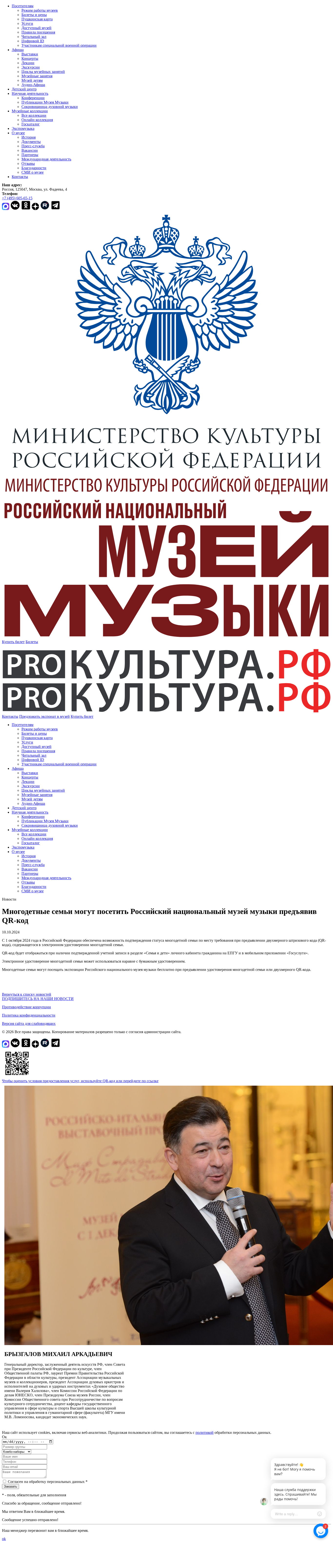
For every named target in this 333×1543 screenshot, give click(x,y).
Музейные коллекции (30, 111)
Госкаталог (30, 124)
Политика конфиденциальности (28, 1015)
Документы (31, 142)
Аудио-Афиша (33, 85)
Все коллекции (33, 115)
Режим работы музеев (39, 10)
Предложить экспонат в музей (44, 716)
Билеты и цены (34, 15)
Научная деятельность (30, 93)
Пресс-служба (33, 146)
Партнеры (29, 155)
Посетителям (22, 6)
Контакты (20, 177)
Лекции (27, 63)
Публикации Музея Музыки (45, 102)
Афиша (18, 50)
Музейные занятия (36, 76)
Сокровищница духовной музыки (49, 107)
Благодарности (33, 168)
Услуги (27, 23)
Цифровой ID (32, 41)
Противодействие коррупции (26, 1007)
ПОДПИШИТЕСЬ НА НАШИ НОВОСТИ (38, 999)
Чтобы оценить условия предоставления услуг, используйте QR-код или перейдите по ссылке (80, 1081)
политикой (205, 1432)
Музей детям (32, 80)
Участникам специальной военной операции (59, 45)
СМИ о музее (32, 172)
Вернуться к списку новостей (26, 994)
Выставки (29, 54)
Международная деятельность (46, 159)
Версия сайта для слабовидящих (29, 1023)
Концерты (29, 58)
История (28, 137)
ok (4, 1539)
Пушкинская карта (37, 19)
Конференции (33, 98)
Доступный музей (36, 28)
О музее (18, 133)
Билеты (32, 642)
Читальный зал (33, 37)
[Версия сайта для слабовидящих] (97, 716)
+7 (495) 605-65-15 (17, 198)
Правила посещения (38, 32)
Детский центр (24, 89)
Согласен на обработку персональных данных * (48, 1482)
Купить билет (13, 642)
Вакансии (29, 150)
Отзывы (28, 163)
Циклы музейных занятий (43, 72)
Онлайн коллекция (37, 120)
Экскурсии (30, 67)
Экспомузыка (23, 128)
